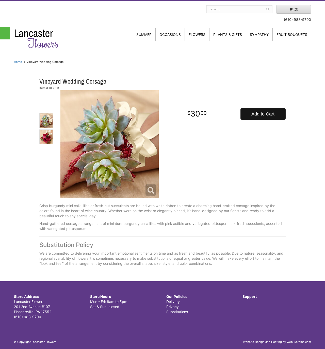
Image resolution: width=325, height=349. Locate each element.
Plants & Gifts (227, 34)
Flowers (197, 34)
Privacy (172, 306)
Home (18, 62)
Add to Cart (262, 114)
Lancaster (36, 38)
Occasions (170, 34)
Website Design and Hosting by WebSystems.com (277, 342)
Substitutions (177, 312)
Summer (144, 34)
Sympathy (259, 34)
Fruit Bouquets (292, 34)
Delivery (173, 301)
